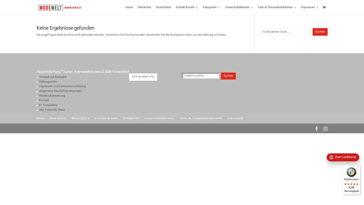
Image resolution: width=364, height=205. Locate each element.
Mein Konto (144, 8)
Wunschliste (163, 8)
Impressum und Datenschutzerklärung (62, 86)
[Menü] (358, 167)
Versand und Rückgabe (53, 77)
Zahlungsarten (48, 82)
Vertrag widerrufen (143, 77)
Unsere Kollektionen (237, 8)
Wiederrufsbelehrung (52, 96)
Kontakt (44, 101)
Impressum (308, 8)
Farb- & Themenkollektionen (275, 8)
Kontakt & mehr (185, 8)
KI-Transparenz (48, 105)
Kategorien (210, 8)
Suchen (320, 32)
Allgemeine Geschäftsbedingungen (60, 91)
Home (129, 8)
